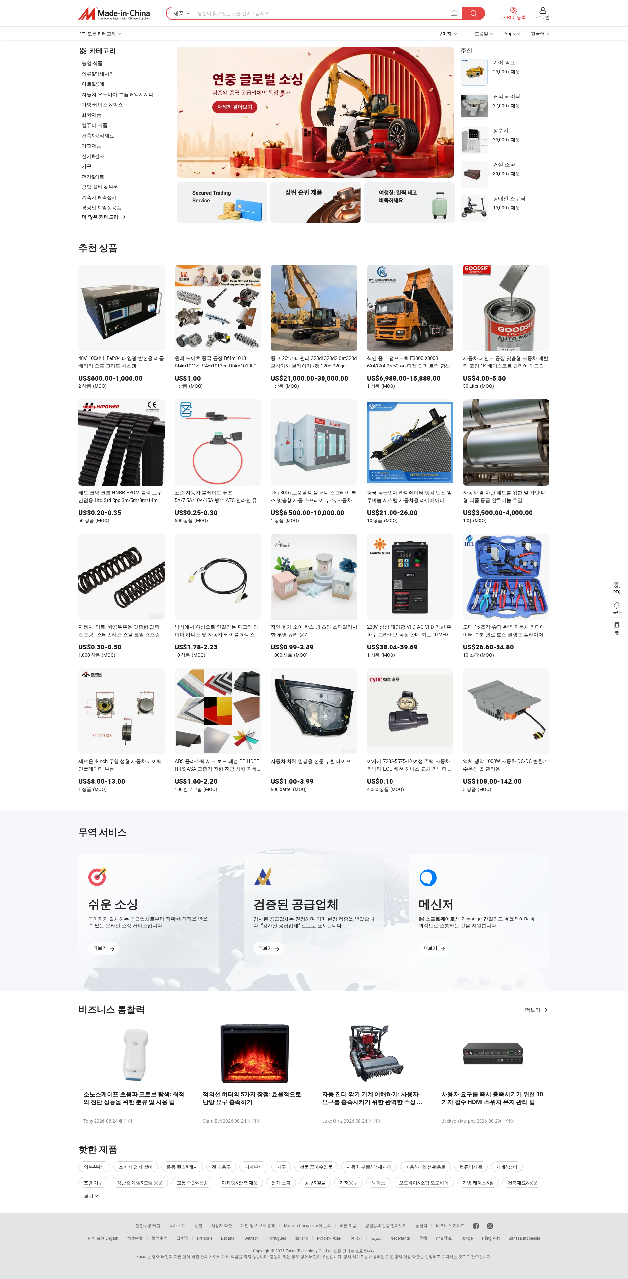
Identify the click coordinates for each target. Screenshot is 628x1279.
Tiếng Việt (490, 1238)
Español (228, 1238)
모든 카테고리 (101, 33)
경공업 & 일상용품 (102, 207)
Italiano (301, 1238)
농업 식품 (92, 63)
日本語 (182, 1238)
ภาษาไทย (444, 1238)
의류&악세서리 (98, 73)
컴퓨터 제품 (95, 125)
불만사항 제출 (148, 1225)
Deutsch (251, 1238)
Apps (509, 33)
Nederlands (401, 1238)
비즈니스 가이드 (450, 1225)
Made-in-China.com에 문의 (307, 1225)
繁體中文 (159, 1238)
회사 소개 (177, 1225)
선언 (198, 1225)
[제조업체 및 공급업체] (114, 13)
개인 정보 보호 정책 (258, 1225)
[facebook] (476, 1225)
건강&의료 (93, 176)
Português (277, 1238)
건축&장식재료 (98, 135)
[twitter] (490, 1225)
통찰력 (421, 1225)
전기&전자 (93, 156)
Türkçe (467, 1238)
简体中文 (135, 1238)
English (111, 1238)
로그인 (543, 17)
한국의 (356, 1238)
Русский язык (329, 1238)
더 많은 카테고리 (100, 217)
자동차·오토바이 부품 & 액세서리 (118, 94)
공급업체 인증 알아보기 (386, 1225)
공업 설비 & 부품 (100, 186)
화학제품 (91, 114)
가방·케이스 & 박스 (102, 104)
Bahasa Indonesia (524, 1238)
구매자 (445, 33)
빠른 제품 (348, 1225)
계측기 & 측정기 (99, 197)
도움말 (481, 33)
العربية (376, 1238)
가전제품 (91, 145)
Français (204, 1238)
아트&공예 (93, 83)
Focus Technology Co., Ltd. (309, 1250)
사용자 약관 (221, 1225)
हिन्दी (423, 1238)
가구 (87, 166)
